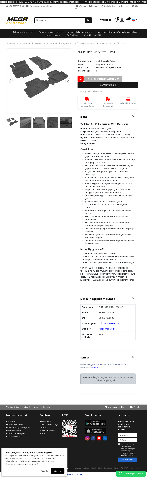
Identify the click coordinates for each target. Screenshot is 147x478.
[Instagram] (88, 437)
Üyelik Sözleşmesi (14, 430)
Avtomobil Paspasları (60, 43)
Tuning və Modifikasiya (50, 32)
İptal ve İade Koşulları (16, 433)
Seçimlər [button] (44, 471)
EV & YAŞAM (72, 35)
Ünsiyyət (95, 6)
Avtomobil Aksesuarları (80, 32)
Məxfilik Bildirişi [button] (127, 455)
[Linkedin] (105, 437)
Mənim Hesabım (47, 430)
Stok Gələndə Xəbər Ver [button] (105, 78)
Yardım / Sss (12, 407)
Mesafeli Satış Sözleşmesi (18, 427)
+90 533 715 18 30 (16, 6)
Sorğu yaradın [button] (108, 85)
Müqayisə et (85, 91)
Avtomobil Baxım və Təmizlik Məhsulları (117, 32)
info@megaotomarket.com (40, 6)
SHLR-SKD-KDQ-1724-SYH (112, 43)
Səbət (42, 433)
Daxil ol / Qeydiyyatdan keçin (116, 6)
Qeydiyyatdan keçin (49, 424)
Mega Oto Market (105, 64)
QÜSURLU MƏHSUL (92, 35)
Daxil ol (94, 367)
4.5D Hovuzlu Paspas (85, 43)
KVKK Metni (11, 421)
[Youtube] (99, 437)
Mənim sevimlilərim (117, 407)
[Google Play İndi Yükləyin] (100, 423)
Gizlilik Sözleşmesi (14, 424)
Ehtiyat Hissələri (53, 35)
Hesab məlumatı (41, 407)
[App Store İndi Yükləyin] (100, 431)
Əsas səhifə (13, 43)
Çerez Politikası (13, 436)
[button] (136, 20)
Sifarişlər (82, 6)
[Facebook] (93, 437)
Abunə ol (128, 459)
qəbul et (57, 471)
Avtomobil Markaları (23, 32)
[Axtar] (88, 20)
